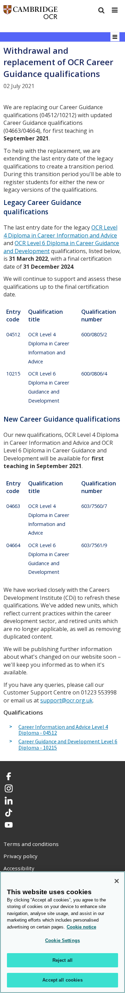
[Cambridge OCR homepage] (30, 13)
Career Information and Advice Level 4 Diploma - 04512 (63, 730)
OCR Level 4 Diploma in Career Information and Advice (60, 231)
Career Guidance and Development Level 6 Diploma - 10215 (67, 745)
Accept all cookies (62, 980)
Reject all (62, 960)
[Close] (116, 881)
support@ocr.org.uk (66, 700)
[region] (62, 932)
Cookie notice (81, 927)
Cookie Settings (62, 940)
